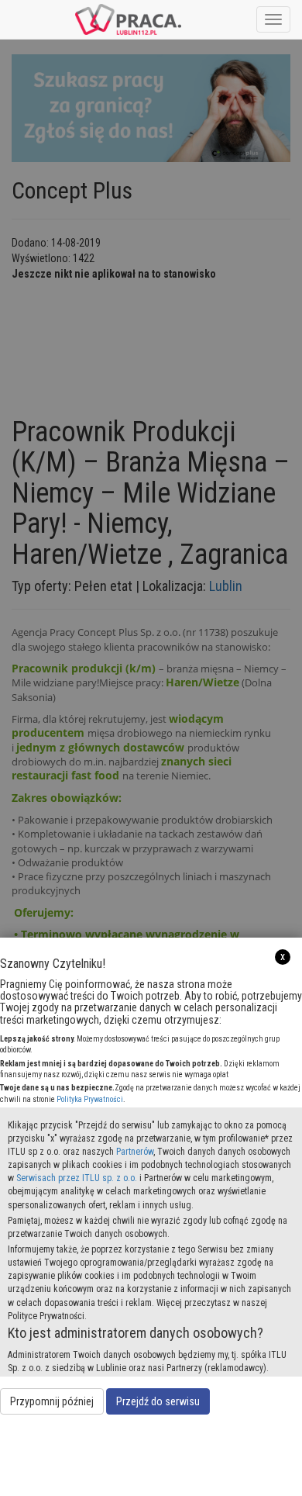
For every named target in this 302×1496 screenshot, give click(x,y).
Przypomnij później (52, 1401)
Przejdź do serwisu (158, 1401)
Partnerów (134, 1151)
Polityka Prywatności (90, 1099)
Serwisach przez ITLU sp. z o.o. (76, 1178)
